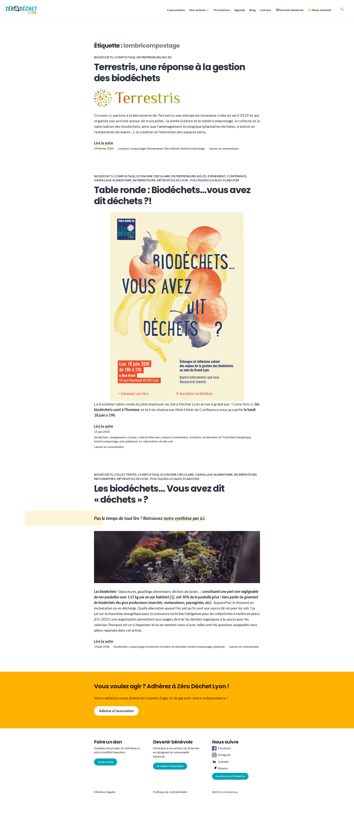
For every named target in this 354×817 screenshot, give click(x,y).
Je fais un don (106, 762)
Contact (265, 10)
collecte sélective (149, 437)
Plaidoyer (231, 180)
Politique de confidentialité (170, 792)
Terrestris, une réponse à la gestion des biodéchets (169, 72)
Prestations (222, 10)
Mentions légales (105, 792)
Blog (252, 10)
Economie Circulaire (153, 176)
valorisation (150, 441)
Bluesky (223, 768)
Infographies (104, 478)
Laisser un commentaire (224, 148)
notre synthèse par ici (184, 518)
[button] (21, 10)
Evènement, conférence (227, 176)
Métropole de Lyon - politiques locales (189, 180)
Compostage (124, 57)
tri (140, 441)
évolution (195, 437)
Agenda (239, 10)
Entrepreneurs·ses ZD (154, 57)
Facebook (224, 748)
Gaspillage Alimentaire (112, 180)
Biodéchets (103, 57)
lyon (122, 441)
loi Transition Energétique (234, 437)
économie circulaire (158, 646)
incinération (209, 437)
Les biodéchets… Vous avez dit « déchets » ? (159, 494)
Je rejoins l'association (170, 766)
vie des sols (166, 441)
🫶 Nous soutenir (320, 10)
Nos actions (197, 10)
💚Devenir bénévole (289, 10)
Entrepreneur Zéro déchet (163, 148)
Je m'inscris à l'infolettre (230, 776)
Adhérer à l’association (116, 711)
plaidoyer (132, 441)
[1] (172, 597)
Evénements (180, 437)
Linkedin (223, 761)
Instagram (224, 754)
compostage (138, 148)
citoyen (132, 437)
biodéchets (101, 437)
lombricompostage (193, 148)
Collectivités (125, 474)
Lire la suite (103, 143)
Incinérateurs (144, 180)
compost (123, 148)
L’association (176, 10)
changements (117, 437)
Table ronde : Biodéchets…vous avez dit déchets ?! (172, 195)
